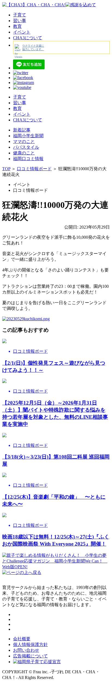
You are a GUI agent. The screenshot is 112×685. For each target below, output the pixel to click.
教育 (17, 26)
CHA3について (27, 37)
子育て (19, 15)
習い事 (19, 20)
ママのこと (24, 141)
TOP (6, 168)
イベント (21, 32)
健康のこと (24, 153)
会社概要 (21, 638)
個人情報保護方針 (30, 644)
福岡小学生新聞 (28, 135)
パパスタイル (26, 147)
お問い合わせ (26, 650)
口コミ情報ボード (34, 168)
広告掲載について (30, 656)
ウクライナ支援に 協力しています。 (33, 47)
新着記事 (21, 130)
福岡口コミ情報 (28, 158)
